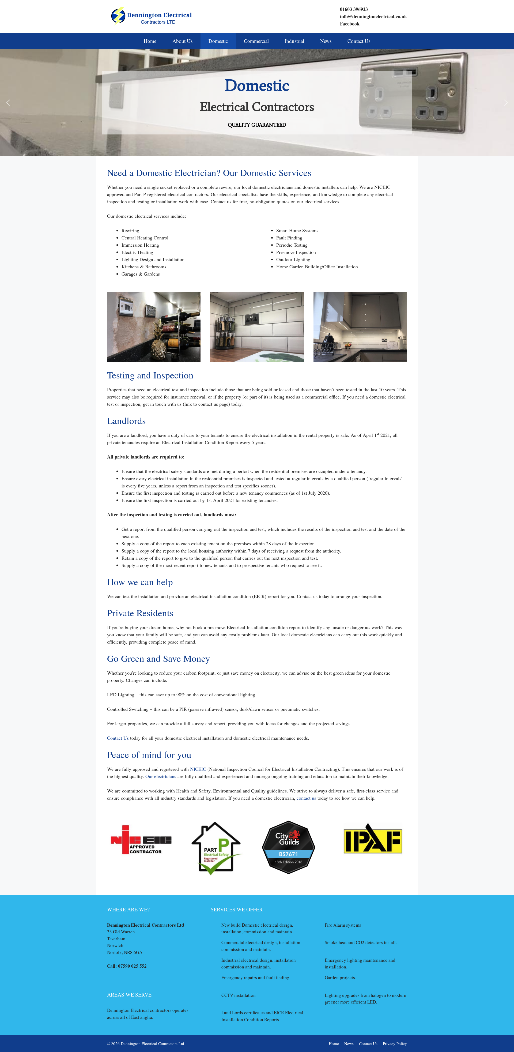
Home (150, 40)
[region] (257, 102)
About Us (182, 40)
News (325, 40)
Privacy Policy (395, 1043)
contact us (306, 798)
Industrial (294, 40)
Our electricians (160, 776)
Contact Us (358, 40)
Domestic (218, 40)
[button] (8, 102)
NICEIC (198, 769)
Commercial (256, 40)
